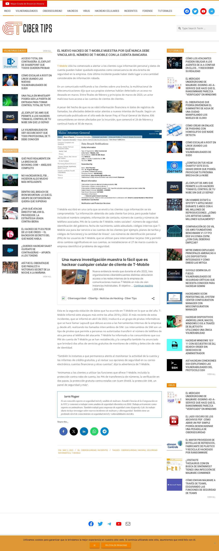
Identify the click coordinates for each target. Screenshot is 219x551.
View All (47, 51)
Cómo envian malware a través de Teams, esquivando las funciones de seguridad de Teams (201, 486)
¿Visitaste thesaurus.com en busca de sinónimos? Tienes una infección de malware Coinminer (200, 466)
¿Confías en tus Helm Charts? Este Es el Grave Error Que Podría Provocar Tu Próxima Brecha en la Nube (201, 169)
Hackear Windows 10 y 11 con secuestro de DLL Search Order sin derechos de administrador (201, 347)
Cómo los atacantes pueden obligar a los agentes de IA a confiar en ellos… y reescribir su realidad (200, 65)
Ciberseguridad (88, 450)
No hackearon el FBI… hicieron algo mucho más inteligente (34, 178)
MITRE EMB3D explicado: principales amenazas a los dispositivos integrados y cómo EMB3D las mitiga (201, 256)
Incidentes (103, 450)
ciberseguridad (129, 450)
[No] (214, 543)
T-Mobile (62, 65)
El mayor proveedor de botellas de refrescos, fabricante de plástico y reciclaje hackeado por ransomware (200, 446)
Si (94, 545)
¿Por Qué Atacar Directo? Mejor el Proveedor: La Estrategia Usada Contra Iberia (32, 215)
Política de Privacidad (116, 545)
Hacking (142, 450)
